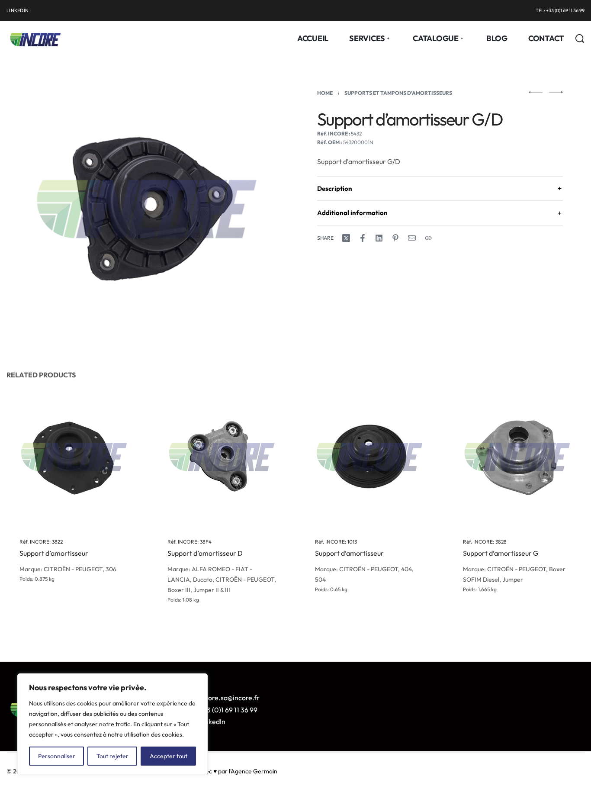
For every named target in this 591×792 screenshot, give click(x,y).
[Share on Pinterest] (395, 238)
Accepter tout (168, 756)
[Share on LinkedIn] (379, 238)
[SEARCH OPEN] (580, 38)
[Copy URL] (428, 238)
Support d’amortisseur (53, 553)
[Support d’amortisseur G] (517, 457)
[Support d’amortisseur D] (221, 457)
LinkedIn (212, 721)
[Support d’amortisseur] (73, 457)
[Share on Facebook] (362, 238)
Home (325, 93)
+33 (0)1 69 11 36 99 (228, 709)
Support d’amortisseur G (500, 553)
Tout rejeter (112, 756)
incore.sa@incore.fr (229, 697)
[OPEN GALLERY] (146, 209)
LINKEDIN (17, 10)
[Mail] (412, 238)
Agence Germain (254, 771)
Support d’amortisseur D (205, 553)
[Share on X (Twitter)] (346, 238)
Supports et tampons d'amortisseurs (398, 93)
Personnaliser (56, 756)
